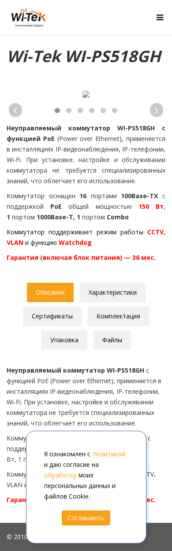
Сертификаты (52, 316)
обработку (60, 475)
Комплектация (118, 316)
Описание (50, 292)
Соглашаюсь (86, 518)
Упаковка (64, 340)
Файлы (112, 340)
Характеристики (113, 292)
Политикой (108, 454)
